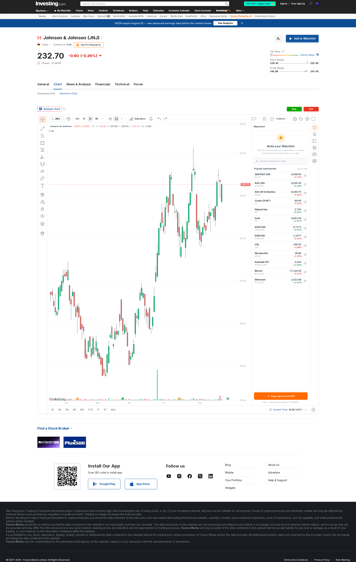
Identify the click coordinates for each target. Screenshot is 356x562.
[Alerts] (315, 134)
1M (96, 118)
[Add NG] (305, 210)
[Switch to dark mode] (301, 119)
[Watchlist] (315, 127)
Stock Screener (203, 10)
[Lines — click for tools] (42, 128)
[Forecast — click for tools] (42, 171)
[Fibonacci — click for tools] (42, 150)
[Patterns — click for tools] (42, 164)
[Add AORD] (305, 193)
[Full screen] (313, 119)
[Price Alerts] (151, 119)
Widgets (230, 487)
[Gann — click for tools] (42, 157)
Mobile (229, 472)
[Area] (110, 119)
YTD (90, 409)
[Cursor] (42, 119)
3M (74, 409)
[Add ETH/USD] (305, 281)
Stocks (42, 16)
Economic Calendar (179, 10)
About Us (273, 464)
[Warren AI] (315, 161)
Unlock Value (307, 55)
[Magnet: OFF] (42, 194)
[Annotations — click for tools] (42, 185)
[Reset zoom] (159, 395)
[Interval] (102, 119)
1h (84, 118)
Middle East (176, 16)
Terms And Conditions (296, 559)
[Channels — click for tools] (42, 135)
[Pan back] (149, 395)
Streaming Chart (46, 93)
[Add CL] (305, 202)
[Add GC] (305, 219)
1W (59, 409)
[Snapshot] (295, 119)
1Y (98, 409)
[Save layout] (264, 119)
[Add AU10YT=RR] (305, 263)
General (43, 84)
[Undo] (159, 119)
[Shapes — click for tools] (42, 143)
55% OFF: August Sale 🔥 (259, 3)
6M (82, 409)
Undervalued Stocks (265, 16)
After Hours (88, 16)
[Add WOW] (305, 254)
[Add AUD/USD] (305, 228)
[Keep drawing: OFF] (42, 201)
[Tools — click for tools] (42, 178)
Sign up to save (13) (283, 396)
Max (113, 409)
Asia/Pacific (191, 16)
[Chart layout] (254, 119)
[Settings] (313, 410)
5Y (105, 409)
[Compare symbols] (68, 119)
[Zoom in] (144, 395)
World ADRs (119, 16)
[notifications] (311, 3)
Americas (152, 16)
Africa (203, 16)
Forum (138, 84)
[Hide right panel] (250, 264)
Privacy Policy (322, 559)
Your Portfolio (233, 480)
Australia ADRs (136, 16)
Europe (163, 16)
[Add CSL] (305, 245)
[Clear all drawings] (42, 233)
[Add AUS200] (305, 184)
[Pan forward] (154, 395)
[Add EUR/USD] (305, 237)
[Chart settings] (307, 119)
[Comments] (315, 154)
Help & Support (277, 480)
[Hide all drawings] (42, 216)
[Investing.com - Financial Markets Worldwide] (50, 3)
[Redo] (165, 119)
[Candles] (116, 119)
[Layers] (42, 224)
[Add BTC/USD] (305, 272)
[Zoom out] (139, 395)
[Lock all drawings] (42, 209)
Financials (102, 84)
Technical (122, 84)
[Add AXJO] (305, 175)
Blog (228, 464)
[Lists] (315, 141)
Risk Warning (343, 559)
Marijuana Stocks (218, 16)
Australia (75, 16)
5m (77, 118)
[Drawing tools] (48, 264)
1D (90, 118)
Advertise (274, 472)
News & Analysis (79, 84)
